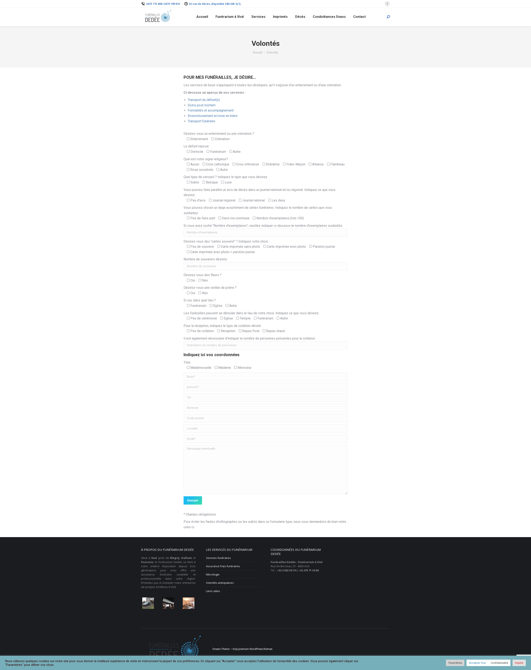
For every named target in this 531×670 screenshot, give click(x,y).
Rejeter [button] (519, 662)
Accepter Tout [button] (477, 662)
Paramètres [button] (455, 662)
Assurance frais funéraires (223, 566)
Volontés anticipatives (220, 583)
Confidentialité (499, 662)
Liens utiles (213, 591)
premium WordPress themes (255, 649)
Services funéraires (218, 558)
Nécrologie (212, 574)
